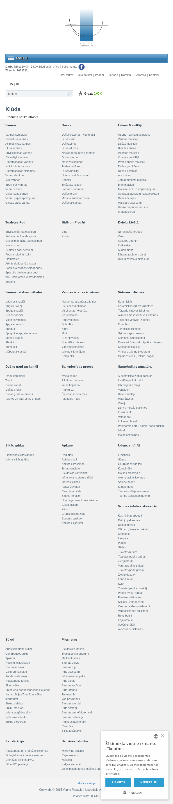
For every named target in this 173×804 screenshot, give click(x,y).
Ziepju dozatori (127, 574)
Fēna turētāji (125, 579)
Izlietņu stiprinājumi (73, 351)
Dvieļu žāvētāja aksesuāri (134, 259)
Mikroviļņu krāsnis (73, 750)
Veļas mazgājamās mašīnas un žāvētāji (86, 768)
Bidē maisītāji (126, 184)
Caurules (67, 726)
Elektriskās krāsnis (73, 649)
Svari (121, 583)
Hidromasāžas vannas (19, 162)
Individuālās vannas (17, 166)
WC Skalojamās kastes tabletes (24, 277)
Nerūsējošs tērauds (130, 231)
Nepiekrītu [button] (148, 782)
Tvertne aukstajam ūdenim (134, 495)
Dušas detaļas (127, 198)
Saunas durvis (70, 662)
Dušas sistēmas (127, 171)
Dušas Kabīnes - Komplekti (78, 134)
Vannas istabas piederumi (134, 606)
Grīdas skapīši (14, 315)
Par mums (67, 75)
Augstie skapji (14, 306)
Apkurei (10, 658)
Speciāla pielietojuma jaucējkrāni (138, 193)
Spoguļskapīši (14, 310)
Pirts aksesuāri (71, 671)
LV (11, 84)
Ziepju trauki (125, 561)
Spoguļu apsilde (72, 518)
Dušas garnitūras (128, 166)
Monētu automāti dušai (76, 198)
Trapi (8, 380)
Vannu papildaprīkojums (20, 198)
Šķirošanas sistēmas (74, 394)
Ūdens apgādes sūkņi (18, 712)
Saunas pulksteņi (72, 717)
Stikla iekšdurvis (72, 730)
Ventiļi (121, 403)
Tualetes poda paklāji (131, 570)
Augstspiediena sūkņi (18, 649)
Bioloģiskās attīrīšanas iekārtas (24, 755)
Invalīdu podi (13, 245)
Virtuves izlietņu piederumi (134, 351)
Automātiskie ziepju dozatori (135, 376)
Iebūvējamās (69, 315)
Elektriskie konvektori (75, 473)
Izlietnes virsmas (15, 319)
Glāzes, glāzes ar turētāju (133, 529)
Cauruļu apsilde (71, 491)
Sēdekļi (66, 180)
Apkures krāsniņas (73, 464)
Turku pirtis (68, 694)
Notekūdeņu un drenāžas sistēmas (26, 750)
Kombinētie (125, 468)
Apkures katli (69, 459)
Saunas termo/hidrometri (77, 712)
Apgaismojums (14, 324)
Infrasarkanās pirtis (73, 676)
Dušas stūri (68, 139)
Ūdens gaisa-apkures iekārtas (80, 500)
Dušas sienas (70, 157)
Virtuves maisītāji (128, 157)
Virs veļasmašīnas (73, 346)
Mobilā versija (86, 783)
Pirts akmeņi (69, 708)
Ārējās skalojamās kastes (20, 263)
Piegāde (113, 75)
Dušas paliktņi (70, 171)
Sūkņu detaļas (14, 703)
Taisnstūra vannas (16, 139)
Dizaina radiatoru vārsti (132, 254)
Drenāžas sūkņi (15, 667)
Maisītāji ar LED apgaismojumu (137, 189)
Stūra (65, 328)
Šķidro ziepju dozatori (131, 333)
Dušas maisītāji (127, 143)
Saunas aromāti (71, 703)
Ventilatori (124, 389)
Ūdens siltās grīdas (17, 459)
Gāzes (122, 459)
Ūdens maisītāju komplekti (134, 134)
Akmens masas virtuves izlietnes (138, 315)
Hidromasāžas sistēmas (20, 171)
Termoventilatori (71, 468)
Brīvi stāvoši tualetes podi (20, 231)
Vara (121, 236)
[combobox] (156, 736)
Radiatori (67, 455)
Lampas (123, 538)
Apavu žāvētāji (71, 486)
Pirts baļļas (68, 680)
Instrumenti (125, 412)
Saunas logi (69, 667)
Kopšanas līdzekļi (129, 346)
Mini (64, 333)
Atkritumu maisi (71, 398)
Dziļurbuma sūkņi (16, 671)
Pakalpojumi (84, 75)
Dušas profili (69, 193)
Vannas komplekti (16, 134)
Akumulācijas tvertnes (131, 477)
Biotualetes (12, 259)
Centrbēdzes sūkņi (16, 653)
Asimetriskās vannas (18, 143)
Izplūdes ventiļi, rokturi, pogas (136, 356)
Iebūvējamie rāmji (129, 385)
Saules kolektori (71, 495)
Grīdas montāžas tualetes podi (24, 240)
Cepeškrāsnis (70, 755)
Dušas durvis (70, 148)
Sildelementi (125, 250)
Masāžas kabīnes (72, 162)
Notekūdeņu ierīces (17, 680)
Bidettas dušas (127, 148)
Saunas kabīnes (72, 685)
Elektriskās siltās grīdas (19, 455)
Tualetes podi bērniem (19, 250)
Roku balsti (125, 615)
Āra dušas (124, 175)
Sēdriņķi (10, 281)
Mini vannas (12, 180)
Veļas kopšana (71, 385)
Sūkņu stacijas (14, 708)
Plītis (65, 509)
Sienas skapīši (14, 337)
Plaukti (9, 342)
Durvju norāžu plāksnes (132, 407)
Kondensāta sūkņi (16, 676)
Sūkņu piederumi (15, 721)
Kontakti (154, 75)
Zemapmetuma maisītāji (132, 180)
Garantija (140, 75)
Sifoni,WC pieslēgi (16, 764)
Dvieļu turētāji (126, 524)
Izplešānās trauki (15, 717)
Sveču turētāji (126, 624)
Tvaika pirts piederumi (75, 653)
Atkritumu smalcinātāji (131, 337)
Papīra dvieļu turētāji (130, 592)
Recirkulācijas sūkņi (17, 662)
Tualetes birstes (127, 552)
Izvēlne (22, 58)
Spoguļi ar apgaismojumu (21, 333)
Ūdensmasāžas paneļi (75, 175)
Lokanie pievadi (128, 421)
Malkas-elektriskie (129, 473)
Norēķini (126, 75)
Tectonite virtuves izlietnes (134, 319)
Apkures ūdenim (128, 240)
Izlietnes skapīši (15, 301)
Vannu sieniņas (14, 175)
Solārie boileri (126, 482)
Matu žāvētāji (126, 398)
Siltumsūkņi (12, 685)
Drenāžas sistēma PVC (19, 759)
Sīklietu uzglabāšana (131, 602)
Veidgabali (124, 417)
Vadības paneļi (71, 699)
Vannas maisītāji (128, 139)
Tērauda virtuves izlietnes (133, 310)
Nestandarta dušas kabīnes (78, 153)
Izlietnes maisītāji (128, 153)
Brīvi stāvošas (70, 337)
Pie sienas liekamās (74, 306)
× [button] (162, 736)
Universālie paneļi (16, 193)
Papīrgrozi (68, 389)
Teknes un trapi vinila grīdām (23, 398)
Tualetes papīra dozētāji (133, 588)
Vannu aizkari (13, 189)
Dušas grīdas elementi (19, 394)
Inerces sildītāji (71, 482)
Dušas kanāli (13, 385)
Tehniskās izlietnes (129, 328)
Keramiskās (125, 301)
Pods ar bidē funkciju (18, 254)
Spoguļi (10, 328)
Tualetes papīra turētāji (132, 556)
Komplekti (11, 346)
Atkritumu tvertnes (73, 380)
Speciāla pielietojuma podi (21, 272)
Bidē (64, 231)
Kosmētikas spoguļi (130, 515)
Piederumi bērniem (129, 597)
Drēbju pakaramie (129, 520)
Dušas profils (13, 389)
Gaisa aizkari (70, 504)
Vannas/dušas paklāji (131, 565)
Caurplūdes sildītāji (130, 464)
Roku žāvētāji (126, 394)
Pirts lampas (69, 690)
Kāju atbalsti (125, 620)
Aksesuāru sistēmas (130, 629)
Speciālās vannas (16, 184)
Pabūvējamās (70, 319)
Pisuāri (66, 236)
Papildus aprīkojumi (74, 721)
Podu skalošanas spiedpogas (23, 268)
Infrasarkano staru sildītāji (77, 477)
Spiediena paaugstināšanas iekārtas (27, 690)
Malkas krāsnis (71, 658)
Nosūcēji (67, 759)
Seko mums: (69, 66)
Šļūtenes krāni (127, 211)
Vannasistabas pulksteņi (133, 611)
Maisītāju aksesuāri (130, 202)
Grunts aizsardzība (73, 513)
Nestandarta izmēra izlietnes (79, 301)
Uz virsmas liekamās (74, 310)
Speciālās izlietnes (73, 342)
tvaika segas (69, 376)
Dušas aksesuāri (72, 202)
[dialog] (134, 765)
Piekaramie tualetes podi (20, 236)
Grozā (93, 93)
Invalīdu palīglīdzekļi (130, 380)
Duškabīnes (69, 143)
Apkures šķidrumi (72, 523)
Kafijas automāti (71, 764)
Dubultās (67, 324)
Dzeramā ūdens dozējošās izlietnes (140, 342)
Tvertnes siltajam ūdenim (133, 491)
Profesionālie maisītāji (131, 162)
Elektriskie (124, 245)
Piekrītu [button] (118, 782)
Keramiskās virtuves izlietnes (135, 306)
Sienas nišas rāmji (73, 189)
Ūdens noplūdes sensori (133, 207)
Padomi (100, 75)
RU (18, 84)
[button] (134, 792)
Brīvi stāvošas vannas (18, 153)
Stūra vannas (13, 148)
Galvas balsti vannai (17, 202)
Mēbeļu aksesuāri (16, 351)
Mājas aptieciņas (128, 435)
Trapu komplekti (15, 376)
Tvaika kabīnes (71, 166)
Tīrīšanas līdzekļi (72, 184)
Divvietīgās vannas (17, 157)
